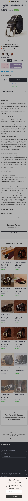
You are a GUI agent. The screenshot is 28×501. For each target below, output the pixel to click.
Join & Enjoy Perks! (14, 496)
